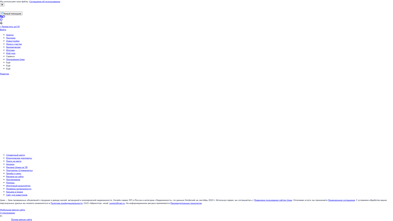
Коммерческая (13, 47)
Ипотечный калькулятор (18, 185)
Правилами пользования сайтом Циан (273, 200)
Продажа (10, 37)
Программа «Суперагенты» (19, 170)
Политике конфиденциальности (67, 203)
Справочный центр (15, 154)
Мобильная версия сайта (12, 209)
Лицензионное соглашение (341, 200)
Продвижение (13, 179)
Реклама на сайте (14, 176)
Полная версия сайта (21, 219)
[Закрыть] (2, 4)
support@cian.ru (117, 203)
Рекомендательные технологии (186, 203)
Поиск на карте (13, 161)
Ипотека (10, 50)
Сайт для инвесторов (16, 194)
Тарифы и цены (13, 173)
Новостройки (12, 40)
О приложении (7, 212)
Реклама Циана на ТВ (16, 167)
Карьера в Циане (14, 191)
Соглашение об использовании (44, 1)
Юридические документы (19, 158)
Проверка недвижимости (18, 188)
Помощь (10, 182)
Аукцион (10, 164)
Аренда (10, 34)
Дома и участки (14, 44)
